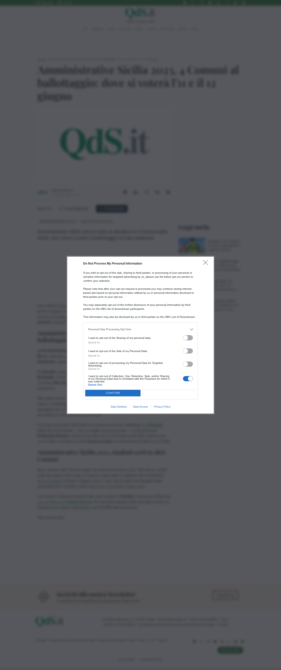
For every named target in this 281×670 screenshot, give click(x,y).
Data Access (140, 406)
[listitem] (140, 329)
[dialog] (140, 335)
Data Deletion (119, 406)
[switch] (188, 337)
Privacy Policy (162, 406)
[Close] (206, 263)
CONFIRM (113, 393)
